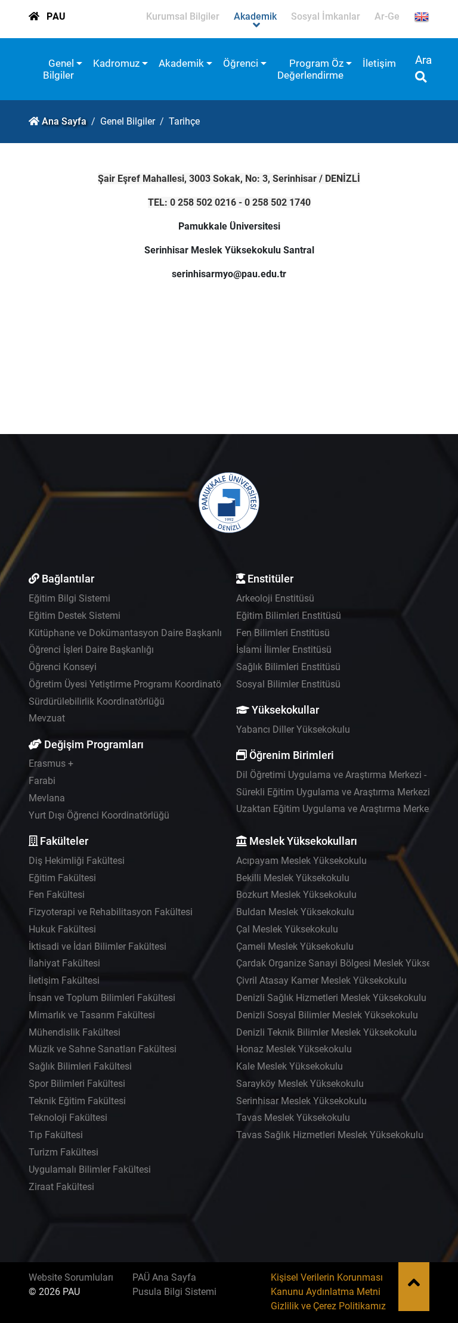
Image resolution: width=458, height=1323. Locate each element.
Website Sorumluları (71, 1277)
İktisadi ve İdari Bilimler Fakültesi (97, 946)
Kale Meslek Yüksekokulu (289, 1066)
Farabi (42, 780)
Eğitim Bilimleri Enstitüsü (288, 615)
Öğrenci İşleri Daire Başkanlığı (91, 649)
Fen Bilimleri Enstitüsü (283, 633)
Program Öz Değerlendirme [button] (310, 69)
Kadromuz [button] (116, 63)
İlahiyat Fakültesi (64, 963)
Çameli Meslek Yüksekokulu (295, 946)
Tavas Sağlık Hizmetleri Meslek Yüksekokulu (329, 1135)
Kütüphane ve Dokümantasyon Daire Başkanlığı (129, 633)
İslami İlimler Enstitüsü (284, 649)
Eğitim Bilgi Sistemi (69, 598)
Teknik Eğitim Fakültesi (77, 1101)
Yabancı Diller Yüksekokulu (293, 729)
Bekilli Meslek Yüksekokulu (292, 878)
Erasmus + (51, 763)
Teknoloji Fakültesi (68, 1117)
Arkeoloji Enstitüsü (275, 598)
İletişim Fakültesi (64, 980)
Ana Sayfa (64, 121)
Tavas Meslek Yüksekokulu (293, 1117)
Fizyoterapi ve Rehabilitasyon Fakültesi (111, 912)
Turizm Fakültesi (63, 1152)
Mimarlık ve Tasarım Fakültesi (92, 1015)
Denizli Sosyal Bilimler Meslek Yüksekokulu (327, 1015)
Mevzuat (47, 718)
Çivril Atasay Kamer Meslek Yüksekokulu (321, 980)
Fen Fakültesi (57, 894)
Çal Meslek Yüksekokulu (287, 929)
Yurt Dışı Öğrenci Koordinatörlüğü (99, 815)
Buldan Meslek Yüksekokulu (295, 912)
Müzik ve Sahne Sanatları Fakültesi (103, 1049)
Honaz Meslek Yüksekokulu (294, 1049)
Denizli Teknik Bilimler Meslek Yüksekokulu (326, 1032)
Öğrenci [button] (240, 63)
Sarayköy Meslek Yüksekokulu (300, 1083)
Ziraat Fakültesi (61, 1186)
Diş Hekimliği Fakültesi (77, 860)
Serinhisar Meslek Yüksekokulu (301, 1101)
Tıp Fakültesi (56, 1135)
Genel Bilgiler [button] (58, 69)
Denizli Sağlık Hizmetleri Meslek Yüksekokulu (331, 997)
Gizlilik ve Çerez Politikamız (328, 1306)
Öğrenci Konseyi (63, 667)
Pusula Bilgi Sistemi (174, 1291)
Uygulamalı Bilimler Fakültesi (90, 1169)
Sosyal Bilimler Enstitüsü (288, 684)
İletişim (379, 63)
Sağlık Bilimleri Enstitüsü (288, 667)
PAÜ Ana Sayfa (164, 1277)
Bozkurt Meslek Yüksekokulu (296, 894)
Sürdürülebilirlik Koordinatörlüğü (97, 701)
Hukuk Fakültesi (62, 929)
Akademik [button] (181, 63)
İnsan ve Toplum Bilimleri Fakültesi (102, 997)
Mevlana (47, 798)
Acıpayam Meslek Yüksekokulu (301, 860)
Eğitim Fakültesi (62, 878)
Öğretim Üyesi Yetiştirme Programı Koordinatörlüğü (136, 684)
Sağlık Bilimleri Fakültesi (80, 1066)
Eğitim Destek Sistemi (74, 615)
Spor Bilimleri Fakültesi (77, 1083)
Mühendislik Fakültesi (74, 1032)
